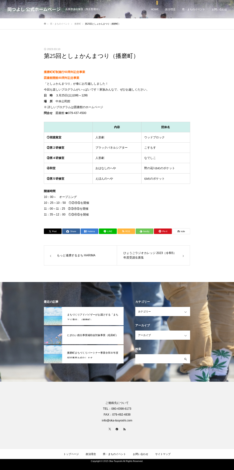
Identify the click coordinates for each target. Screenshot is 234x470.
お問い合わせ (219, 9)
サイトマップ (163, 454)
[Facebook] (117, 429)
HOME (155, 9)
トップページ (71, 454)
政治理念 (170, 9)
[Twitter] (110, 429)
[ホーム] (45, 24)
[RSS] (124, 429)
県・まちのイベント (193, 9)
